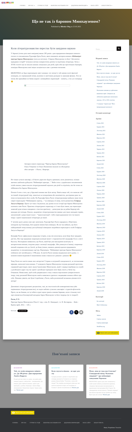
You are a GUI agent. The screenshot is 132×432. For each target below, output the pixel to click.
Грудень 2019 (100, 216)
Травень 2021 (100, 153)
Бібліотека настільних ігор (59, 5)
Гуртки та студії (43, 5)
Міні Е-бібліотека (102, 305)
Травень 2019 (100, 242)
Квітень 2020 (100, 201)
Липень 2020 (100, 190)
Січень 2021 (100, 168)
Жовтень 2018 (101, 268)
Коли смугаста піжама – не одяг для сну (108, 73)
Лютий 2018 (100, 291)
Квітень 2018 (100, 283)
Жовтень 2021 (101, 134)
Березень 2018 (101, 287)
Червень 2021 (101, 149)
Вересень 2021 (101, 138)
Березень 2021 (101, 160)
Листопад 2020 (101, 175)
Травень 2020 (100, 197)
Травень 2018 (100, 279)
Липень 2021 (100, 145)
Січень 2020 (100, 212)
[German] (7, 2)
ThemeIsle (118, 427)
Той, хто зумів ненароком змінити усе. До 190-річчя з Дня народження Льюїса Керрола (108, 66)
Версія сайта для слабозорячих (109, 333)
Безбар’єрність (106, 5)
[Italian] (10, 2)
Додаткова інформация (79, 5)
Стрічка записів (101, 319)
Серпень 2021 (101, 142)
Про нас (31, 5)
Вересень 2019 (101, 227)
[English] (2, 2)
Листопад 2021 (101, 130)
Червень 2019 (101, 238)
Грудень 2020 (100, 171)
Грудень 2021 (100, 127)
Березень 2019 (101, 250)
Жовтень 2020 (101, 179)
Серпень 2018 (101, 276)
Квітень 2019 (100, 246)
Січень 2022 (100, 123)
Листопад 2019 (101, 220)
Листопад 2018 (101, 265)
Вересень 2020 (101, 182)
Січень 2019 (100, 257)
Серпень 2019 (101, 231)
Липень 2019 (100, 235)
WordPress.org (101, 326)
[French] (5, 2)
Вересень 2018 (101, 272)
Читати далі (19, 390)
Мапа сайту (95, 5)
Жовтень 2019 (101, 223)
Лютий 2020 (100, 209)
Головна (22, 5)
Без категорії (22, 310)
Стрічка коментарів (102, 323)
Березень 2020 (101, 205)
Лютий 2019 (100, 253)
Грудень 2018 (100, 261)
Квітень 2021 (100, 156)
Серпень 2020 (101, 186)
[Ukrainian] (12, 2)
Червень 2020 (101, 194)
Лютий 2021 (100, 164)
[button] (34, 5)
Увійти (99, 315)
